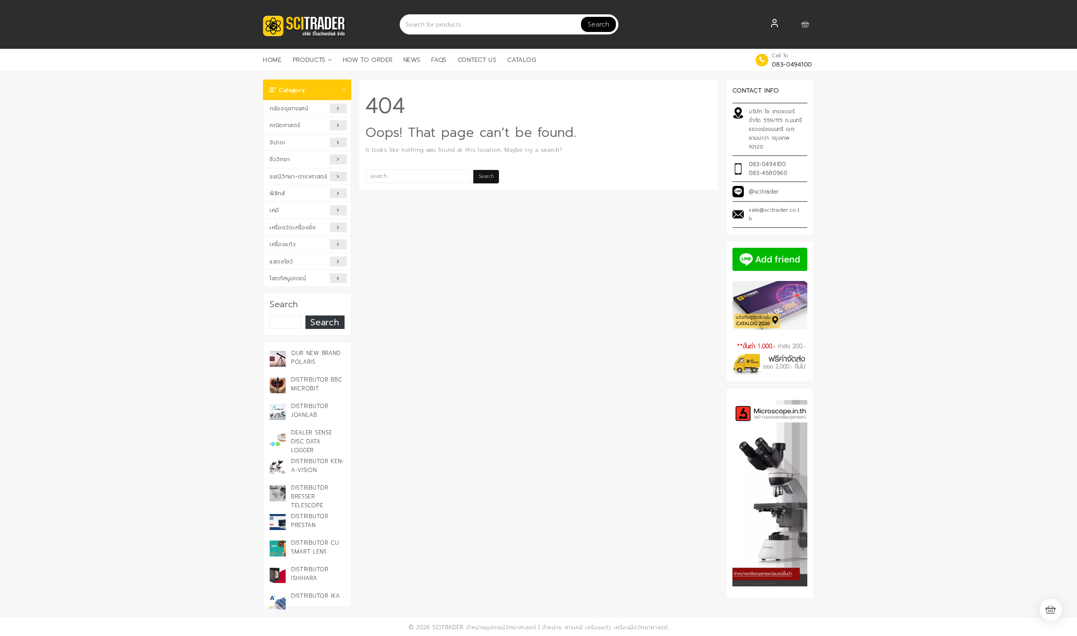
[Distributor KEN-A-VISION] (278, 467)
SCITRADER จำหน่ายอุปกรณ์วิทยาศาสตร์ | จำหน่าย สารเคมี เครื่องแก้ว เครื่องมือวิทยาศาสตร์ (550, 627)
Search (598, 24)
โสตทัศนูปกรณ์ (288, 278)
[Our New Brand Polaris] (278, 359)
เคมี (274, 210)
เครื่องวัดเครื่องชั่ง (293, 227)
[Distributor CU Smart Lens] (278, 548)
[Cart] (805, 24)
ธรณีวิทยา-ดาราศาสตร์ (298, 176)
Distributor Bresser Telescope (310, 496)
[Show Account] (774, 24)
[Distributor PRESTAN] (278, 522)
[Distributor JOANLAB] (278, 412)
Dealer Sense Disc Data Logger (311, 441)
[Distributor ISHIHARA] (278, 575)
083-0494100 (792, 64)
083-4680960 (768, 173)
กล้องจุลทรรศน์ (289, 108)
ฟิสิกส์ (277, 193)
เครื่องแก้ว (283, 244)
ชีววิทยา (280, 159)
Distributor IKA (315, 596)
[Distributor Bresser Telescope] (278, 493)
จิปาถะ (278, 142)
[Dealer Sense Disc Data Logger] (278, 438)
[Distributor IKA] (278, 602)
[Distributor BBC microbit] (278, 385)
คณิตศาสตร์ (285, 125)
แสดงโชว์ (281, 261)
